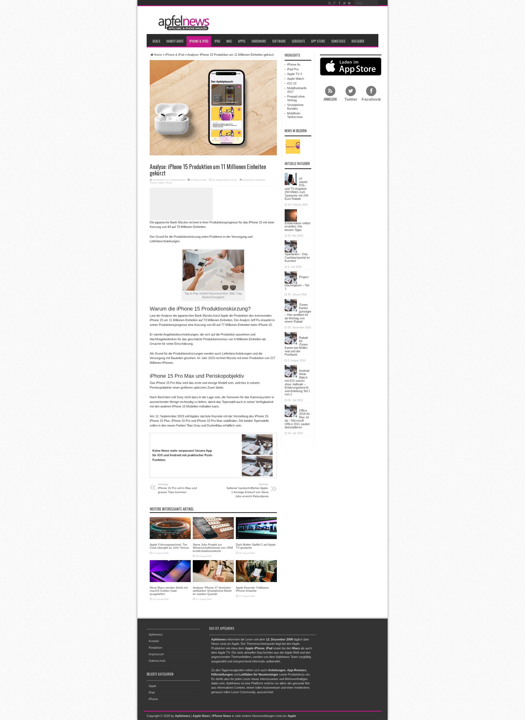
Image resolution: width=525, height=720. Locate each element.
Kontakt (154, 641)
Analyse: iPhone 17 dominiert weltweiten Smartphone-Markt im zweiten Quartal (212, 591)
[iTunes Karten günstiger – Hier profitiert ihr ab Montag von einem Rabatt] (291, 304)
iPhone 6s (293, 64)
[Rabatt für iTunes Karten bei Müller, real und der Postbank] (291, 337)
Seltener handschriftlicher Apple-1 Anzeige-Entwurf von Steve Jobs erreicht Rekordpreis (248, 490)
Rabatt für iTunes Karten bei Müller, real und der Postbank (296, 346)
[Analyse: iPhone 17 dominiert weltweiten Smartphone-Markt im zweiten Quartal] (213, 570)
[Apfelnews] (182, 23)
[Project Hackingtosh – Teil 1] (291, 277)
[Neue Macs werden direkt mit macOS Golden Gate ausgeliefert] (170, 570)
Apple (241, 41)
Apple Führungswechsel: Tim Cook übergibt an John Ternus (169, 546)
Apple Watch (295, 78)
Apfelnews (156, 634)
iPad (217, 41)
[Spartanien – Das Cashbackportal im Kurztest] (291, 246)
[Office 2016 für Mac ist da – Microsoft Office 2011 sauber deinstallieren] (291, 410)
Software (279, 41)
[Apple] (349, 3)
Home (158, 54)
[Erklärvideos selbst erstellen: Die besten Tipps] (291, 215)
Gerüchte (298, 41)
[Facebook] (339, 3)
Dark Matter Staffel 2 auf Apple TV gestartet (256, 546)
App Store (318, 41)
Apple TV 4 (294, 74)
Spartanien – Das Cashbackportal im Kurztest (297, 257)
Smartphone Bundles (295, 106)
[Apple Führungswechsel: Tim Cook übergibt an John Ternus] (170, 527)
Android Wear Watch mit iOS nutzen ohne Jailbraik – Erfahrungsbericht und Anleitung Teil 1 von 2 (297, 382)
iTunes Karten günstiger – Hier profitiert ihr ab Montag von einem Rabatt (298, 313)
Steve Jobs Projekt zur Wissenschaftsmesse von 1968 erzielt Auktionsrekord (213, 548)
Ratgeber (358, 41)
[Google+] (334, 3)
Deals (156, 41)
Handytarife (175, 41)
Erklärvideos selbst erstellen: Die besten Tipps (297, 226)
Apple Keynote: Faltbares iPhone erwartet (252, 589)
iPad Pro (293, 69)
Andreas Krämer (177, 180)
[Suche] (375, 3)
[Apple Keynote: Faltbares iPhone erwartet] (256, 570)
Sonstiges (338, 41)
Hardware (259, 41)
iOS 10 (291, 83)
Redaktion (155, 647)
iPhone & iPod (198, 41)
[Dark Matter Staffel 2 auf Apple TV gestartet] (256, 527)
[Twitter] (344, 3)
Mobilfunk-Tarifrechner (295, 115)
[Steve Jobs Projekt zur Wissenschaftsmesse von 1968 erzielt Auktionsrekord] (213, 527)
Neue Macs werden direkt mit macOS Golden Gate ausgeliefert (169, 591)
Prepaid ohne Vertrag (296, 98)
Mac (229, 41)
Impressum (156, 654)
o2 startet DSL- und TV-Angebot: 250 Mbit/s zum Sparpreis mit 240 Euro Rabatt (296, 188)
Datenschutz (157, 660)
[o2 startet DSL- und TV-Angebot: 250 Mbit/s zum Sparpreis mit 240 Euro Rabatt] (291, 178)
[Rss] (330, 3)
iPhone (168, 183)
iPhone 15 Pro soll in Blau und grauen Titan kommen (177, 488)
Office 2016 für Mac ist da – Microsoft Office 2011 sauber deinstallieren (297, 419)
